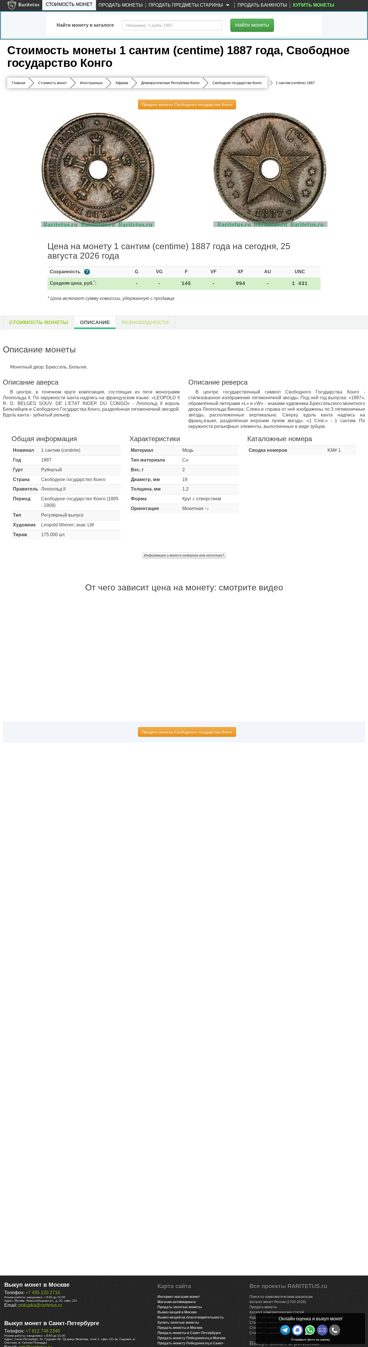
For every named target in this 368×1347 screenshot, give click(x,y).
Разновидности (145, 322)
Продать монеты (121, 5)
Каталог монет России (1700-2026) (278, 1302)
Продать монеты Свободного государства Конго (187, 104)
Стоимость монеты (38, 322)
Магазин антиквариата (177, 1302)
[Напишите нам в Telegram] (285, 1330)
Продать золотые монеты (180, 1307)
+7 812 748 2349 (43, 1331)
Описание (95, 322)
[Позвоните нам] (334, 1330)
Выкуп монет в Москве (37, 1285)
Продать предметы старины (186, 5)
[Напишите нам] (297, 1330)
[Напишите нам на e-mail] (322, 1330)
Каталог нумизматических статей (277, 1312)
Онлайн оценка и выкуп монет (311, 1318)
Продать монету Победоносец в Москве (192, 1338)
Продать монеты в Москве (180, 1328)
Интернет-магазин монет (179, 1297)
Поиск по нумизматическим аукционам (281, 1297)
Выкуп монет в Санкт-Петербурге (51, 1323)
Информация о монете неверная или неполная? (184, 555)
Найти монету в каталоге (85, 25)
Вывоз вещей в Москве (177, 1312)
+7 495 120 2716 (43, 1292)
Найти (252, 25)
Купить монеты (313, 5)
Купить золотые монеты (178, 1323)
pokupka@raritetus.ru (40, 1305)
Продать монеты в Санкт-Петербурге (189, 1333)
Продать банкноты (262, 5)
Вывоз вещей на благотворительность (191, 1317)
